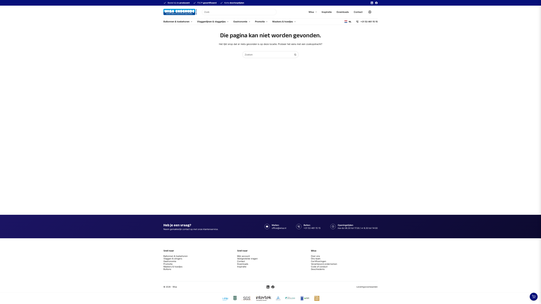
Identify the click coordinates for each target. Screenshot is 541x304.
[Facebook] (376, 3)
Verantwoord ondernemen (324, 264)
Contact (358, 12)
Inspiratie (327, 12)
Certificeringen (318, 261)
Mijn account (243, 256)
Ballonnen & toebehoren (176, 21)
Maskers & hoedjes (282, 21)
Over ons (315, 256)
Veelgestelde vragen (247, 258)
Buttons (167, 269)
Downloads (343, 12)
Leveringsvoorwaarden (367, 287)
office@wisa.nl (279, 228)
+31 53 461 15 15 (369, 21)
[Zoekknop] (273, 12)
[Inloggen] (369, 12)
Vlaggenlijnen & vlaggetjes (211, 21)
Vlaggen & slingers (172, 258)
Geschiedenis (318, 269)
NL (350, 21)
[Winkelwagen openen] (534, 297)
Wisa (311, 12)
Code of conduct (319, 266)
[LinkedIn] (372, 3)
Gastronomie (240, 21)
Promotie (260, 21)
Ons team (315, 258)
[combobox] (236, 12)
